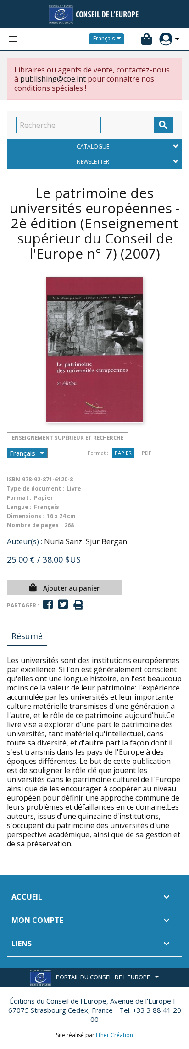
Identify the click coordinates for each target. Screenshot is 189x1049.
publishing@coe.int (53, 79)
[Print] (78, 605)
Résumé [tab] (27, 635)
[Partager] (48, 604)
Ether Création (114, 1035)
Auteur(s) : (24, 541)
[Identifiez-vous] (165, 39)
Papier (123, 452)
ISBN (13, 479)
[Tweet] (63, 604)
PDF (146, 452)
